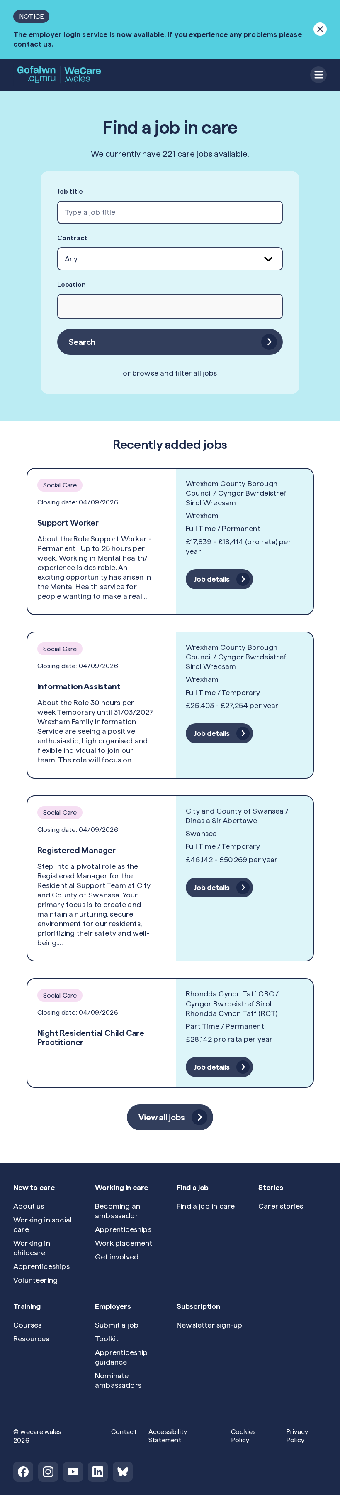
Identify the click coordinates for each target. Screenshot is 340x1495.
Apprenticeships (41, 1266)
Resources (31, 1339)
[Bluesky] (123, 1472)
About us (28, 1206)
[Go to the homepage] (59, 75)
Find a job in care (206, 1206)
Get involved (116, 1257)
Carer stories (280, 1206)
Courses (27, 1325)
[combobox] (170, 212)
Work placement (124, 1243)
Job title (70, 191)
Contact (124, 1431)
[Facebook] (23, 1472)
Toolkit (107, 1339)
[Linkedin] (98, 1472)
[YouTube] (73, 1472)
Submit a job (116, 1325)
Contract (72, 237)
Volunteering (35, 1280)
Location (71, 284)
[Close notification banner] (320, 29)
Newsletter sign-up (209, 1325)
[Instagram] (48, 1472)
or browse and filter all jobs (170, 373)
